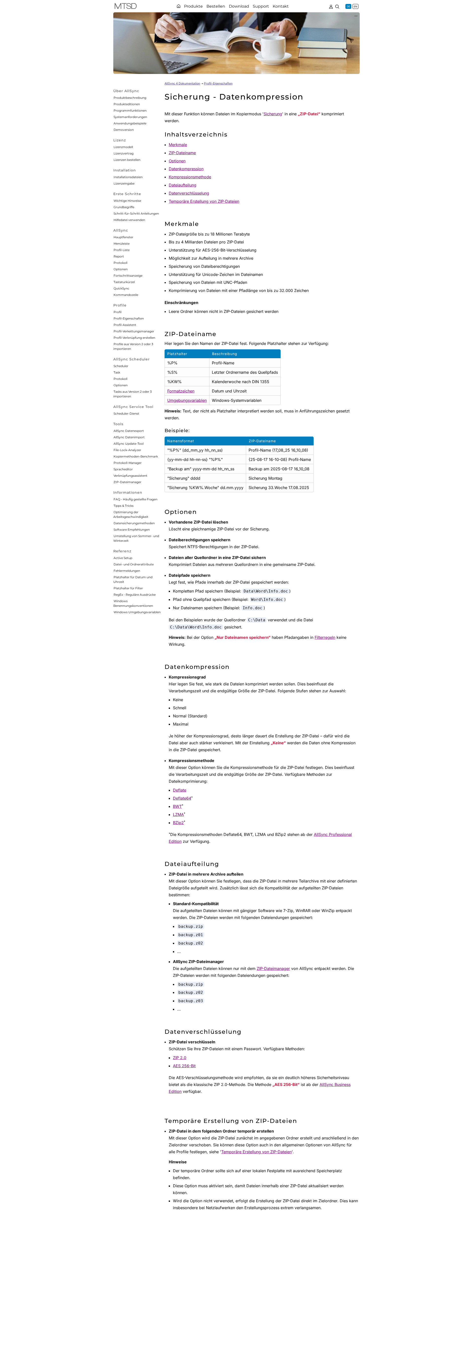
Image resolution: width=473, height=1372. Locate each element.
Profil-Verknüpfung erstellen (134, 337)
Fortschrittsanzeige (128, 275)
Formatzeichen (180, 391)
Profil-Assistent (125, 325)
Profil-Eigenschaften (129, 318)
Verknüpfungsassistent (130, 475)
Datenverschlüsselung (189, 193)
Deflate (179, 790)
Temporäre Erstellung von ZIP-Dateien (204, 201)
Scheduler (121, 366)
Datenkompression (186, 168)
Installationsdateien (128, 177)
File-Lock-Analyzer (127, 450)
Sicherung (273, 113)
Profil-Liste (122, 250)
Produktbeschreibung (130, 98)
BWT (177, 806)
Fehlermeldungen (127, 571)
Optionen (121, 269)
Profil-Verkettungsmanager (134, 331)
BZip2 (178, 822)
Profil (117, 312)
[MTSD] (126, 7)
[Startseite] (178, 6)
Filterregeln (325, 637)
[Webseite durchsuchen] (337, 6)
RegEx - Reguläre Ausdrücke (135, 594)
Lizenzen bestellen (127, 160)
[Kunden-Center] (331, 6)
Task (117, 372)
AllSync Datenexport (129, 431)
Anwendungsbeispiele (130, 123)
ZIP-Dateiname (182, 152)
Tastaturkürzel (124, 282)
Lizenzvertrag (124, 153)
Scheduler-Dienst (126, 413)
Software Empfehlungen (132, 529)
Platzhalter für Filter (128, 588)
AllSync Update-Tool (129, 443)
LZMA (178, 814)
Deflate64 (182, 798)
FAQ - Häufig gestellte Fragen (135, 499)
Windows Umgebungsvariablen (137, 612)
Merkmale (178, 144)
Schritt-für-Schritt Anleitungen (136, 213)
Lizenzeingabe (124, 183)
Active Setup (123, 558)
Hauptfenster (123, 237)
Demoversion (124, 130)
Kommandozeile (126, 295)
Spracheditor (123, 469)
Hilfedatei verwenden (129, 220)
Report (119, 256)
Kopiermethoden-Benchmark (136, 456)
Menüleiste (122, 243)
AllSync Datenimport (129, 437)
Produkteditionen (127, 104)
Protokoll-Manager (128, 463)
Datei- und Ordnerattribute (134, 564)
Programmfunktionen (130, 110)
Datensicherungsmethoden (134, 523)
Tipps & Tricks (124, 506)
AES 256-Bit (184, 1065)
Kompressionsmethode (190, 176)
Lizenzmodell (123, 147)
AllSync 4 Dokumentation (182, 83)
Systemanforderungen (130, 117)
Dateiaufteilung (182, 185)
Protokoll (120, 263)
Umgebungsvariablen (187, 400)
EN (355, 6)
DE (348, 6)
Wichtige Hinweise (127, 201)
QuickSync (121, 288)
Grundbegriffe (124, 207)
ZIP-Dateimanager (127, 482)
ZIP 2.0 (179, 1057)
